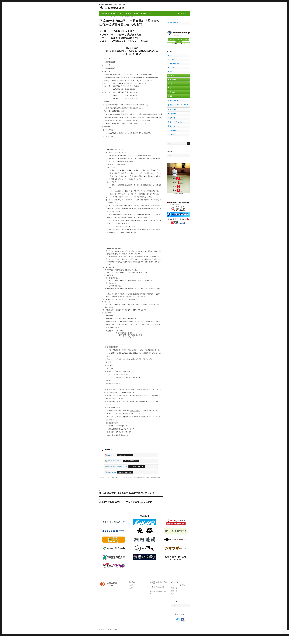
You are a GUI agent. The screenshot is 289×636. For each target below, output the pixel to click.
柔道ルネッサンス (174, 126)
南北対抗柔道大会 (151, 477)
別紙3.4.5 (109, 472)
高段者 (144, 477)
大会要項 (120, 13)
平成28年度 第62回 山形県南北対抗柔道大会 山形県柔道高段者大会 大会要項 (129, 22)
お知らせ (171, 67)
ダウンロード (122, 455)
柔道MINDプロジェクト (176, 122)
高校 (141, 477)
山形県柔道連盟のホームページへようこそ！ (112, 4)
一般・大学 (129, 477)
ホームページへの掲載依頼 (178, 585)
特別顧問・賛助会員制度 (140, 13)
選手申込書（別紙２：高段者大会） (115, 466)
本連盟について (173, 130)
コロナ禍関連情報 (174, 63)
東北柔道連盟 (172, 114)
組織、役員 (132, 582)
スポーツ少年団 (123, 477)
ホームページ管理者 (105, 477)
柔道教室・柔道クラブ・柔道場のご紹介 (179, 40)
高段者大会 (157, 477)
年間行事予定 (128, 13)
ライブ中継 (171, 59)
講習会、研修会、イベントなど (178, 100)
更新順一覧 (174, 591)
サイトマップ (174, 594)
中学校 (134, 477)
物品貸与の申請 (173, 22)
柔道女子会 (171, 118)
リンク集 (171, 134)
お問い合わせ (182, 13)
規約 (149, 13)
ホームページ (104, 13)
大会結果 (113, 13)
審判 (169, 55)
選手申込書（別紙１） (112, 460)
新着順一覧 (174, 588)
